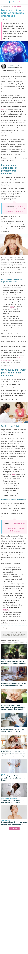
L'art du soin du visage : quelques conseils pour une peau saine (14, 823)
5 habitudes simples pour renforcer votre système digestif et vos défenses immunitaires (13, 708)
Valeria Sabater (18, 67)
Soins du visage (5, 820)
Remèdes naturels (5, 6)
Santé (3, 659)
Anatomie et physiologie (8, 704)
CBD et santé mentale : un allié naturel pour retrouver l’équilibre (13, 663)
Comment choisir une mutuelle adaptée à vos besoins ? (12, 731)
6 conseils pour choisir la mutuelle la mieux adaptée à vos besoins (13, 778)
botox (14, 474)
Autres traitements (16, 6)
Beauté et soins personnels (9, 681)
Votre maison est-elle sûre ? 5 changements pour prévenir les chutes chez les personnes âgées (14, 754)
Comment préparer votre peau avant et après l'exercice (12, 801)
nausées (4, 109)
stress (12, 306)
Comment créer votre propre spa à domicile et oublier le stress (13, 685)
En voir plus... (14, 828)
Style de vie (4, 750)
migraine (6, 610)
